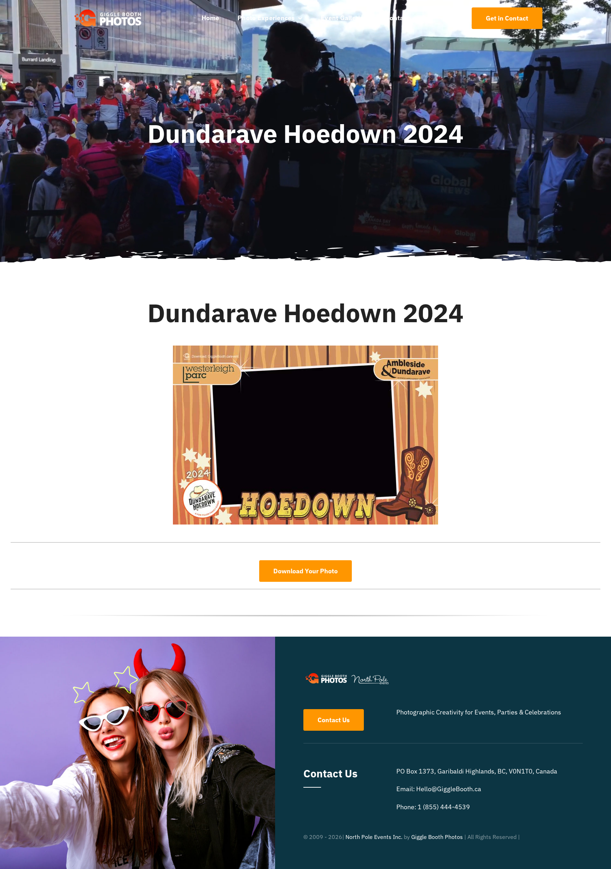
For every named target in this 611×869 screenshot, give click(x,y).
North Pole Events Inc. (373, 836)
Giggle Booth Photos (437, 836)
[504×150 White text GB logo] (108, 9)
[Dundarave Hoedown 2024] (305, 348)
